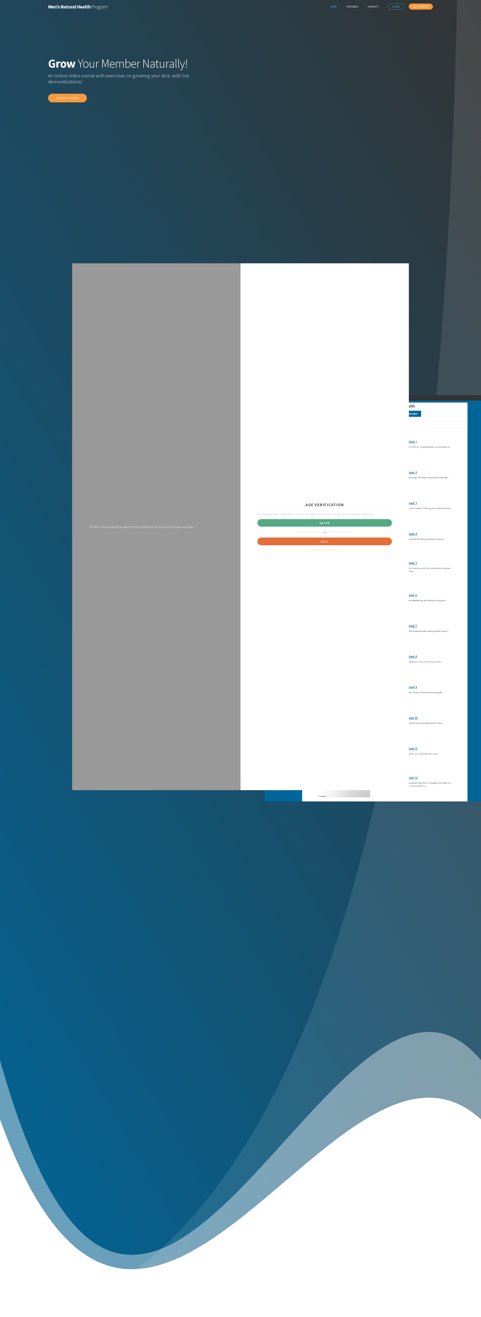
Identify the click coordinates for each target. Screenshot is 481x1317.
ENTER (325, 523)
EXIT (324, 541)
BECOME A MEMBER (67, 98)
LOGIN (396, 6)
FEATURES (352, 6)
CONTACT (373, 6)
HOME (333, 6)
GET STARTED (421, 6)
